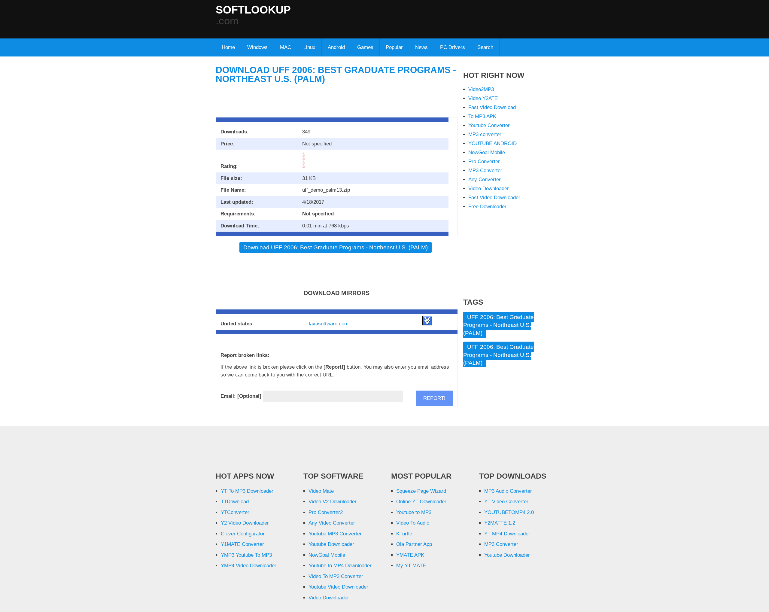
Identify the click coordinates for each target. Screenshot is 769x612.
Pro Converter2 (326, 512)
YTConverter (235, 512)
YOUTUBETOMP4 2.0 (509, 512)
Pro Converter (484, 161)
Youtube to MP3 (413, 512)
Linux (309, 47)
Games (365, 47)
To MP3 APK (482, 116)
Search (485, 47)
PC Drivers (452, 47)
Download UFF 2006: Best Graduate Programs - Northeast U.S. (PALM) (336, 74)
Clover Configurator (243, 534)
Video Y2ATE (483, 98)
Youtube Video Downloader (338, 587)
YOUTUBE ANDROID (492, 143)
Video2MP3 (481, 89)
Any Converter (484, 179)
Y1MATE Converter (242, 544)
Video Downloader (488, 188)
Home (228, 47)
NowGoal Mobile (486, 152)
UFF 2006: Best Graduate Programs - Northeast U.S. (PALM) (498, 325)
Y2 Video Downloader (245, 523)
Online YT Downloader (421, 501)
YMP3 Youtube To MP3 (246, 555)
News (421, 47)
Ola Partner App (414, 544)
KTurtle (404, 534)
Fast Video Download (492, 107)
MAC (285, 47)
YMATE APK (410, 555)
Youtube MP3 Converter (335, 534)
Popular (394, 47)
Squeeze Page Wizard (421, 491)
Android (336, 47)
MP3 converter (484, 134)
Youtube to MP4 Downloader (340, 565)
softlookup (253, 10)
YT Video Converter (506, 501)
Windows (257, 47)
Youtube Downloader (331, 544)
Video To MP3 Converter (336, 576)
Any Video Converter (332, 523)
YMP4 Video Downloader (248, 565)
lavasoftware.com (328, 324)
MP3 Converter (485, 170)
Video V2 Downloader (333, 501)
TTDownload (235, 501)
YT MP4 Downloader (507, 534)
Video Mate (321, 491)
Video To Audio (412, 523)
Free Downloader (487, 206)
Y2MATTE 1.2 (499, 523)
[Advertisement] (406, 18)
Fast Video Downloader (494, 197)
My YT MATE (411, 565)
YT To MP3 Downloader (247, 491)
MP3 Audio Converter (508, 491)
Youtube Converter (489, 125)
